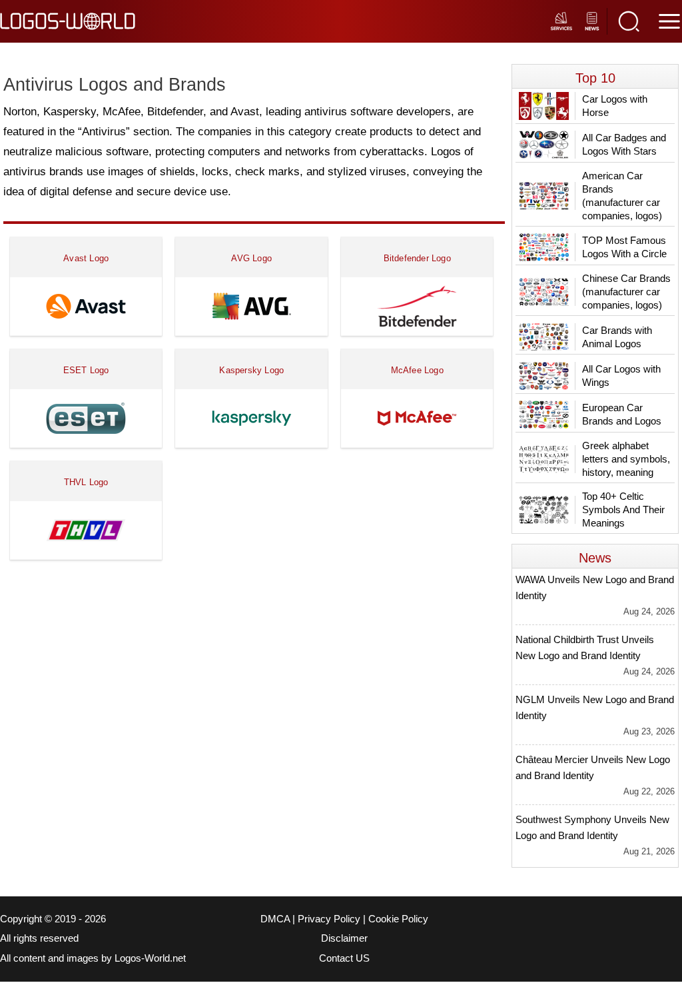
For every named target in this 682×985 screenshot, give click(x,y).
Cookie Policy (398, 919)
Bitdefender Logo (417, 258)
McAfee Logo (417, 370)
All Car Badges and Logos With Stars (624, 144)
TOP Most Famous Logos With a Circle (624, 247)
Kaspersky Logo (251, 370)
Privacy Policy (329, 919)
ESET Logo (86, 370)
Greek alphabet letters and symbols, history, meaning (626, 459)
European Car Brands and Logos (621, 414)
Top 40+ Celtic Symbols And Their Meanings (623, 509)
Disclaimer (344, 938)
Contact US (344, 958)
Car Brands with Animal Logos (617, 337)
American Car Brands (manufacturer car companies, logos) (622, 195)
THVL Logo (86, 482)
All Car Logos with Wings (621, 375)
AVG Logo (251, 258)
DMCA (275, 919)
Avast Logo (86, 258)
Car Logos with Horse (614, 105)
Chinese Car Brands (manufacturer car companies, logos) (626, 292)
